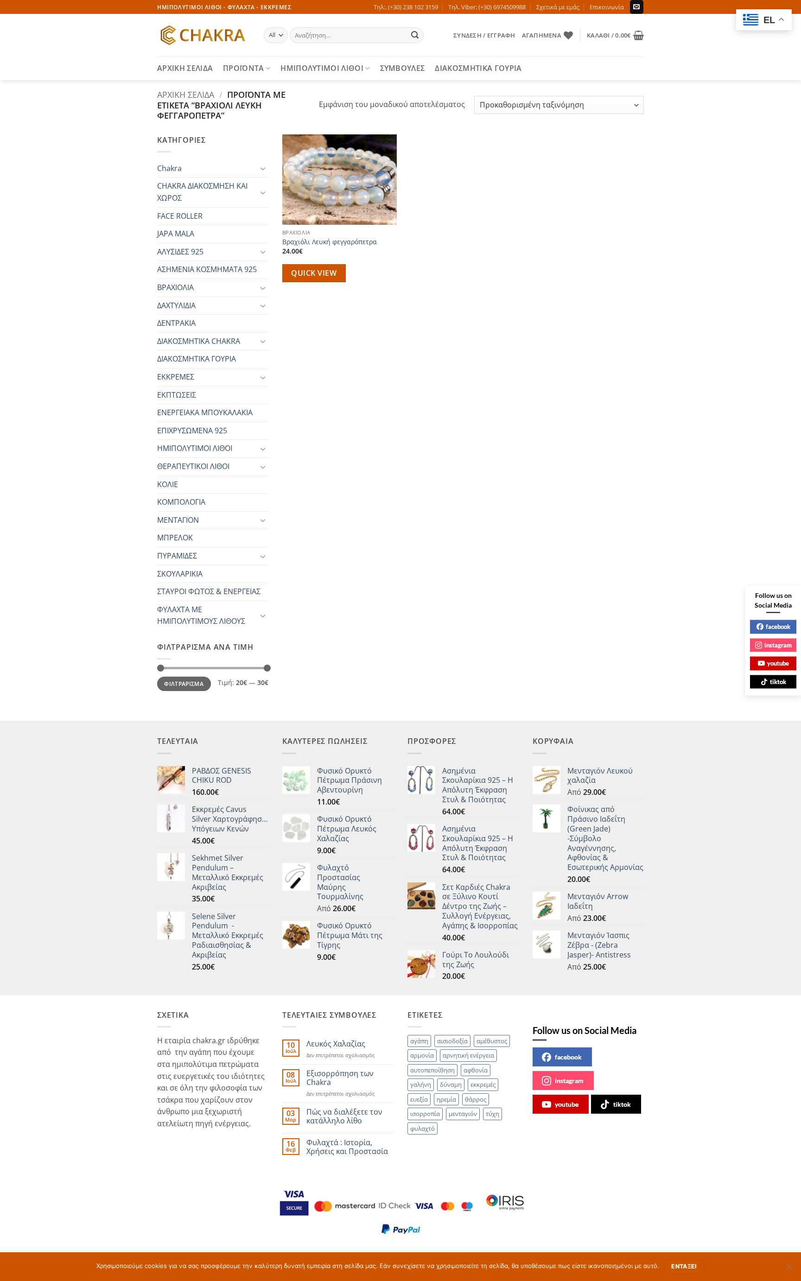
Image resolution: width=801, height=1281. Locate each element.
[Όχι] (788, 1269)
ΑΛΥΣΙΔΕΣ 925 (180, 252)
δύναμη (451, 1084)
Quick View (314, 273)
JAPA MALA (175, 233)
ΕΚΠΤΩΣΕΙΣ (176, 395)
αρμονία (422, 1055)
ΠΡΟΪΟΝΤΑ (243, 68)
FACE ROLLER (180, 216)
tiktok (622, 1104)
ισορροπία (425, 1114)
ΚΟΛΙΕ (167, 484)
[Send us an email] (636, 7)
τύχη (492, 1114)
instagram (569, 1080)
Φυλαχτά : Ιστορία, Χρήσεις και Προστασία (347, 1147)
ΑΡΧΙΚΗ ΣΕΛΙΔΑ (185, 68)
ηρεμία (446, 1099)
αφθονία (476, 1070)
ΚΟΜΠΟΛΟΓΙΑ (181, 502)
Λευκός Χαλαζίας (335, 1044)
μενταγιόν (463, 1114)
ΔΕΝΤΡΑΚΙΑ (176, 323)
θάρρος (475, 1099)
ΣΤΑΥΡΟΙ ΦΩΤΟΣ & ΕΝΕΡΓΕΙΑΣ (209, 591)
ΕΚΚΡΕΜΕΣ (175, 377)
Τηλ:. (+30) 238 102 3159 (406, 7)
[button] (484, 35)
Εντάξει (684, 1266)
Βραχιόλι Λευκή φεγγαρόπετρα (329, 242)
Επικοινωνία (607, 7)
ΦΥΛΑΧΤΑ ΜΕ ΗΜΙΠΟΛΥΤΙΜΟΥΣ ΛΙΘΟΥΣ (201, 615)
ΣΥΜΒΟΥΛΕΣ (402, 68)
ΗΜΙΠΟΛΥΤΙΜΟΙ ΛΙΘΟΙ (321, 68)
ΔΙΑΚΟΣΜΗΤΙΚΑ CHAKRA (198, 341)
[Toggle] (262, 168)
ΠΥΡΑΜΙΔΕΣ (177, 556)
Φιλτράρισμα (183, 683)
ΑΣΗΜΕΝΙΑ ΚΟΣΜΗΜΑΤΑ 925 (207, 269)
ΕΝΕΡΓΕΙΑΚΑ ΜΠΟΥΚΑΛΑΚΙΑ (205, 412)
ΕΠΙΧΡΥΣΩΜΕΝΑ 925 (192, 430)
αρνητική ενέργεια (468, 1055)
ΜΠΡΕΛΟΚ (175, 538)
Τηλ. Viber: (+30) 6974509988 (487, 7)
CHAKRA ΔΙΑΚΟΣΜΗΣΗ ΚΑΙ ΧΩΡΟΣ (202, 192)
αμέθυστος (492, 1041)
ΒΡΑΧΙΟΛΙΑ (175, 287)
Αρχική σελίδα (185, 94)
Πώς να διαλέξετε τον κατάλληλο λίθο (344, 1116)
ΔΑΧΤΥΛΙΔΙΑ (176, 305)
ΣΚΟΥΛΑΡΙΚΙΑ (180, 574)
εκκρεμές (483, 1084)
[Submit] (415, 35)
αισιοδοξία (452, 1041)
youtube (566, 1104)
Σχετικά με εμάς (557, 7)
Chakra (169, 168)
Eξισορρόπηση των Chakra (340, 1078)
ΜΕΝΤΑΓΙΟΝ (178, 520)
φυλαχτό (422, 1128)
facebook (568, 1057)
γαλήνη (420, 1084)
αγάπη (419, 1041)
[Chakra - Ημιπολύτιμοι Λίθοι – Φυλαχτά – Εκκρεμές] (203, 35)
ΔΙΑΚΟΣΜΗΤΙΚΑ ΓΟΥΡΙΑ (478, 68)
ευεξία (419, 1099)
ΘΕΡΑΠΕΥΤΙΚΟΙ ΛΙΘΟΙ (193, 466)
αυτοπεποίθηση (432, 1070)
